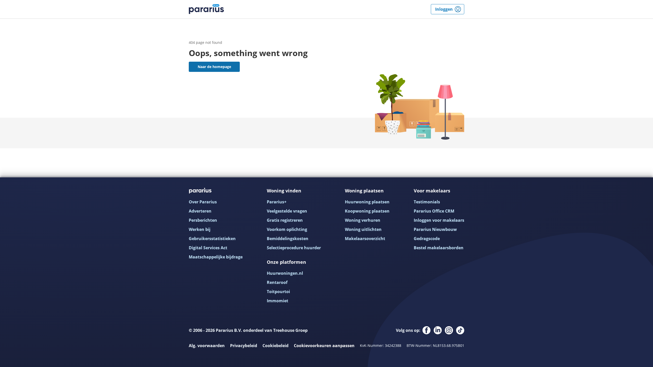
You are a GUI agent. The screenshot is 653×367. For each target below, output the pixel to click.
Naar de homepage (214, 66)
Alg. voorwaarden (207, 345)
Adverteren (200, 211)
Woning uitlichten (363, 229)
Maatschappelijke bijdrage (216, 257)
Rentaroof (277, 282)
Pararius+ (276, 202)
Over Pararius (203, 202)
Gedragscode (427, 238)
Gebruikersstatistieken (212, 238)
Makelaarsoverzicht (365, 238)
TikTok (460, 330)
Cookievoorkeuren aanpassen (324, 345)
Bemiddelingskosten (287, 238)
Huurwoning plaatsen (367, 202)
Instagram (449, 330)
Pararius (206, 9)
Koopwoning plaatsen (367, 211)
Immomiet (277, 301)
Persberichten (203, 220)
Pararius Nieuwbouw (435, 229)
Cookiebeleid (275, 345)
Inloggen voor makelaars (439, 220)
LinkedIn (438, 330)
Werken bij (199, 229)
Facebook (426, 330)
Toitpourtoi (278, 291)
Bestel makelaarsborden (438, 248)
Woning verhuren (362, 220)
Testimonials (427, 202)
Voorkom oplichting (287, 229)
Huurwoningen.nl (285, 273)
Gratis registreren (285, 220)
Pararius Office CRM (434, 211)
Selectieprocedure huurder (294, 248)
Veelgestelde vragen (287, 211)
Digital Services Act (208, 248)
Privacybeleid (243, 345)
